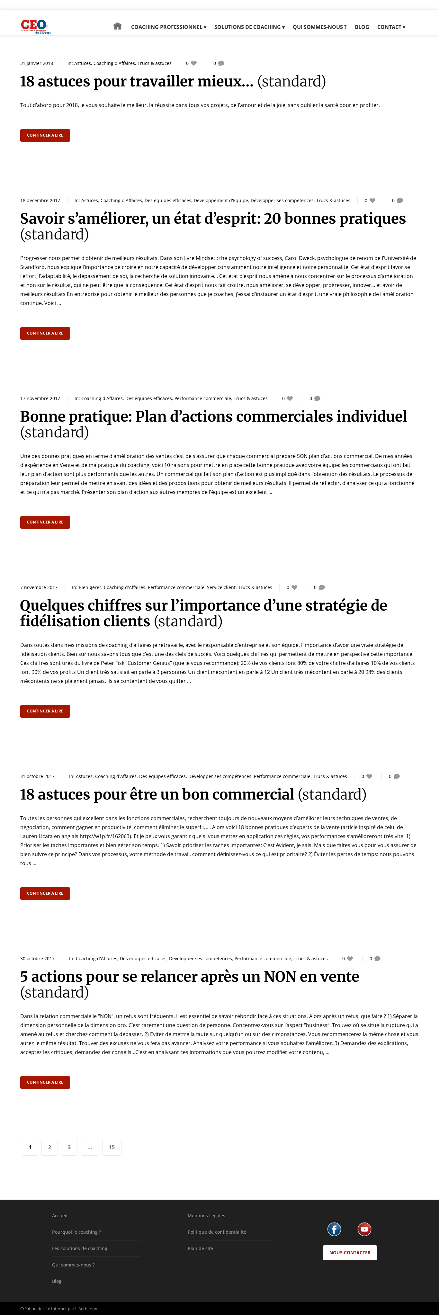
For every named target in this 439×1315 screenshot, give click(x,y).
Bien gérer (90, 587)
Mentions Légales (206, 1215)
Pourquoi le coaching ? (76, 1232)
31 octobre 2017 (37, 776)
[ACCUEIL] (117, 29)
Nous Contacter (350, 1252)
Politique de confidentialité (217, 1232)
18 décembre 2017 (40, 200)
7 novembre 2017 (39, 587)
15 (112, 1147)
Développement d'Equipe (221, 200)
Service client (221, 587)
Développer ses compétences (282, 200)
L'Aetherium (87, 1308)
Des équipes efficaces (168, 200)
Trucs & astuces (155, 63)
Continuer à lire (45, 135)
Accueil (59, 1215)
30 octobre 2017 (37, 958)
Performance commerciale (203, 398)
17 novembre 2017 (40, 398)
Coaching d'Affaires (114, 63)
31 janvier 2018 (36, 63)
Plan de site (200, 1248)
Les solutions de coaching (79, 1248)
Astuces (82, 63)
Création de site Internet (43, 1308)
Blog (56, 1281)
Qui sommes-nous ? (73, 1265)
